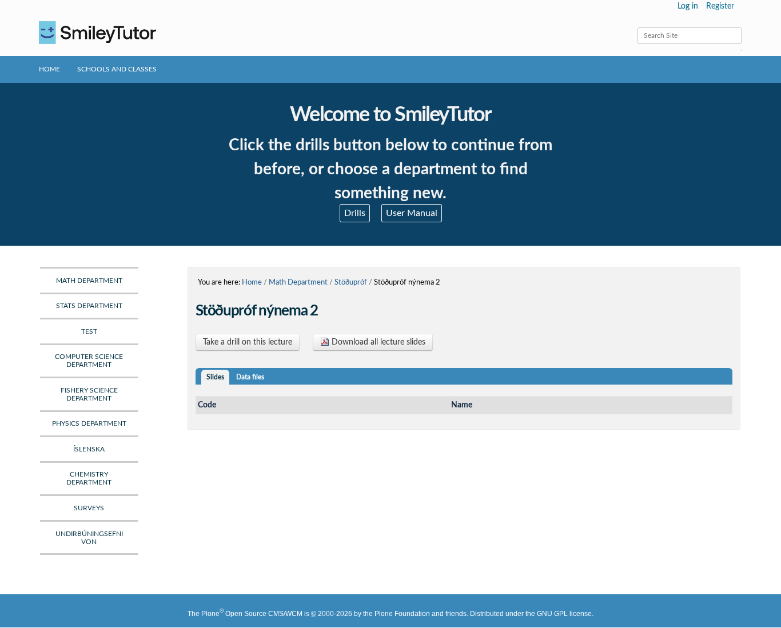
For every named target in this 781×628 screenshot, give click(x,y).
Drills (354, 213)
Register (720, 6)
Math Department (298, 282)
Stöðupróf (350, 282)
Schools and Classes (117, 69)
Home (49, 69)
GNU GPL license (564, 614)
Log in (688, 6)
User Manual (411, 213)
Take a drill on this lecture (247, 342)
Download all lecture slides (377, 342)
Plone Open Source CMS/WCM (251, 614)
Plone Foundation (402, 614)
